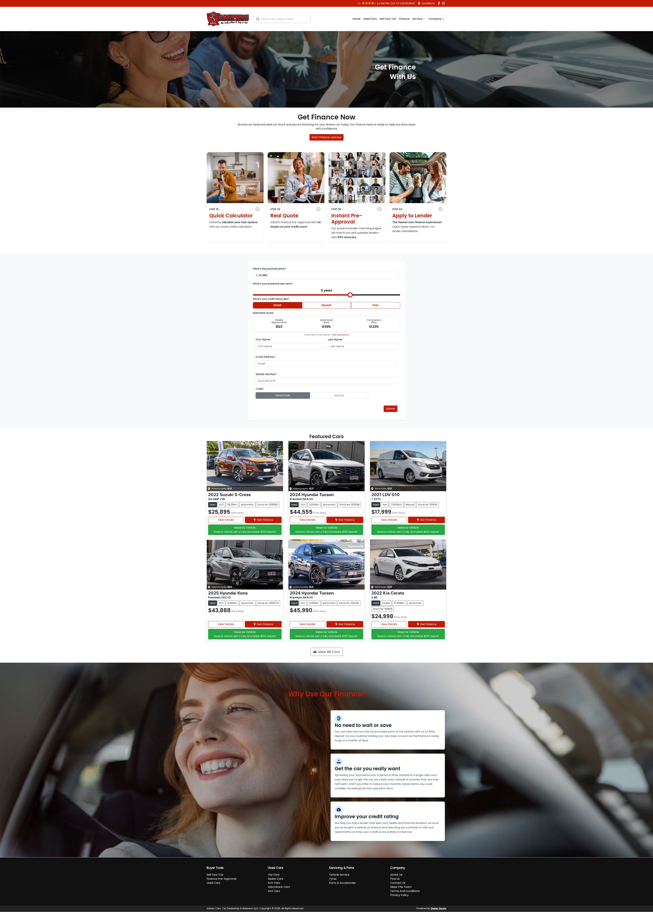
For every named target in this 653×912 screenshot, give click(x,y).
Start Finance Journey (326, 137)
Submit (390, 409)
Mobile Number (266, 374)
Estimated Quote (263, 313)
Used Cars (370, 19)
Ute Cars (274, 875)
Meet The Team (401, 887)
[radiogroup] (326, 306)
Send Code (283, 395)
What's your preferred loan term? (273, 283)
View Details (226, 520)
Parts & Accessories (342, 883)
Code (260, 389)
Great (277, 305)
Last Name (335, 339)
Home (357, 19)
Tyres (333, 879)
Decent (326, 305)
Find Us (395, 879)
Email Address (266, 357)
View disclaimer (340, 334)
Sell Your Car (388, 19)
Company (435, 19)
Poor (375, 305)
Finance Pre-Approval (221, 879)
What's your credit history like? (271, 299)
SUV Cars (274, 883)
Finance (404, 19)
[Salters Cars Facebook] (439, 3)
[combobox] (282, 19)
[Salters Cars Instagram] (444, 3)
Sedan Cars (275, 879)
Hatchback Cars (279, 887)
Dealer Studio (438, 908)
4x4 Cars (274, 891)
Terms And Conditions (405, 891)
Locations (428, 3)
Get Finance (265, 520)
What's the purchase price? (269, 268)
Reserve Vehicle (245, 530)
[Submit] (257, 19)
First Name (263, 339)
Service (417, 19)
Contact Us (397, 883)
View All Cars (329, 651)
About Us (396, 875)
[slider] (350, 294)
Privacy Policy (399, 895)
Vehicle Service (339, 875)
